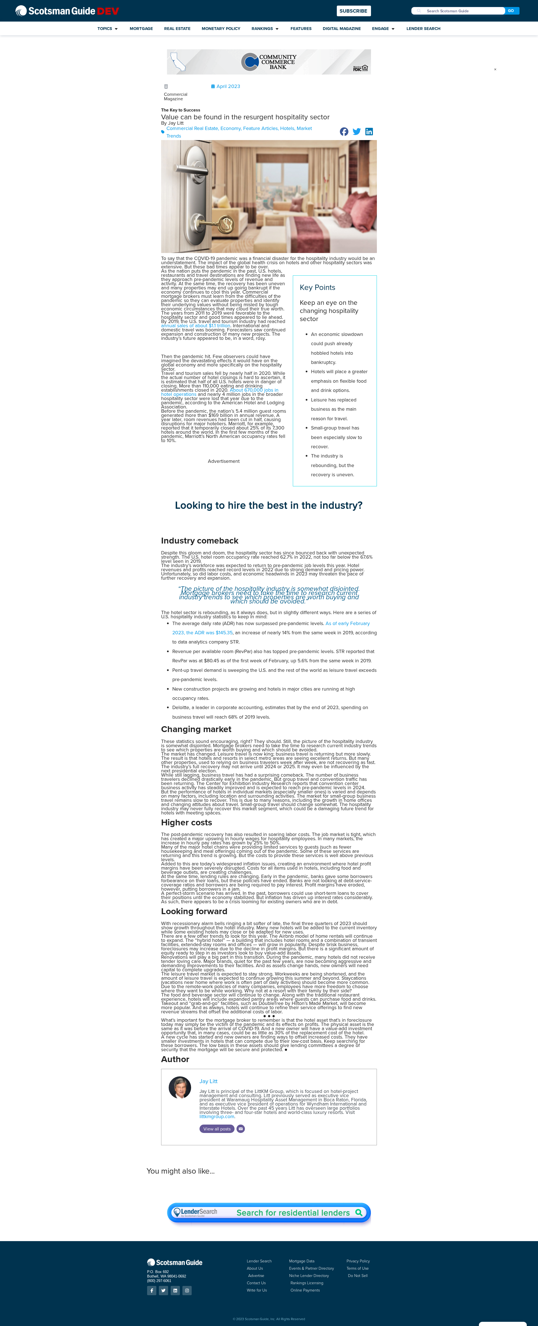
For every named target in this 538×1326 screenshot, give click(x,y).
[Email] (240, 1129)
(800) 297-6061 (159, 1281)
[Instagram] (187, 1290)
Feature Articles (260, 128)
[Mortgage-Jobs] (269, 516)
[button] (344, 131)
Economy (231, 128)
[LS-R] (269, 1226)
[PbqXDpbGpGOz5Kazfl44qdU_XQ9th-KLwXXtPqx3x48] (269, 72)
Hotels (287, 128)
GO (511, 10)
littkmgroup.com (217, 1116)
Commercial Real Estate (192, 128)
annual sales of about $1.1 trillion (195, 325)
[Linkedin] (175, 1290)
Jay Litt (208, 1081)
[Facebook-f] (151, 1290)
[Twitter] (163, 1290)
